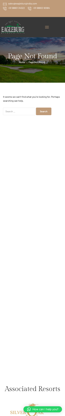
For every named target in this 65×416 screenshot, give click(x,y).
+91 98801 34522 (16, 7)
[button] (42, 409)
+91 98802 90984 (41, 7)
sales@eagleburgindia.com (22, 3)
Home (22, 62)
